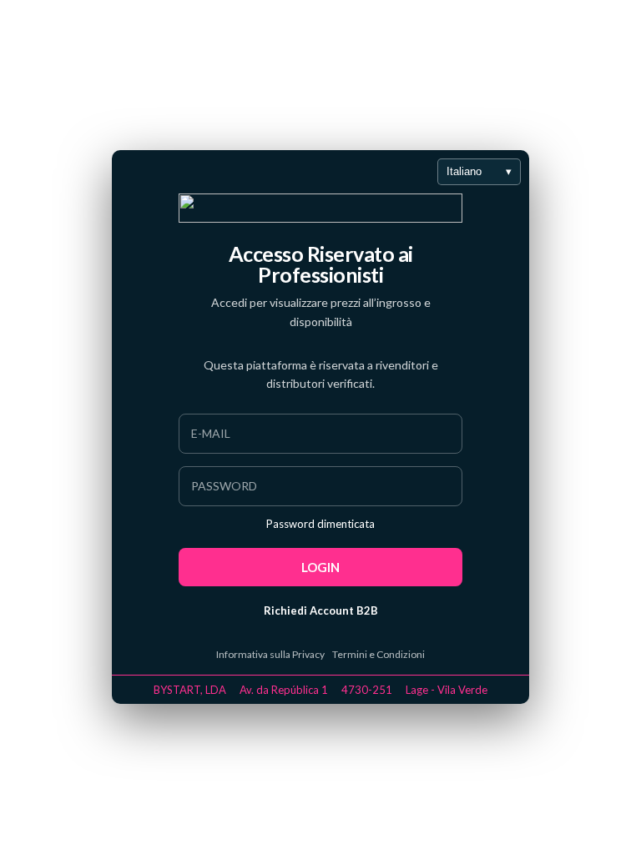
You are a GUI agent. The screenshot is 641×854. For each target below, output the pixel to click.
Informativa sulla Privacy (270, 654)
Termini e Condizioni (378, 654)
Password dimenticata (320, 523)
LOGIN (320, 567)
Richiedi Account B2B (321, 610)
